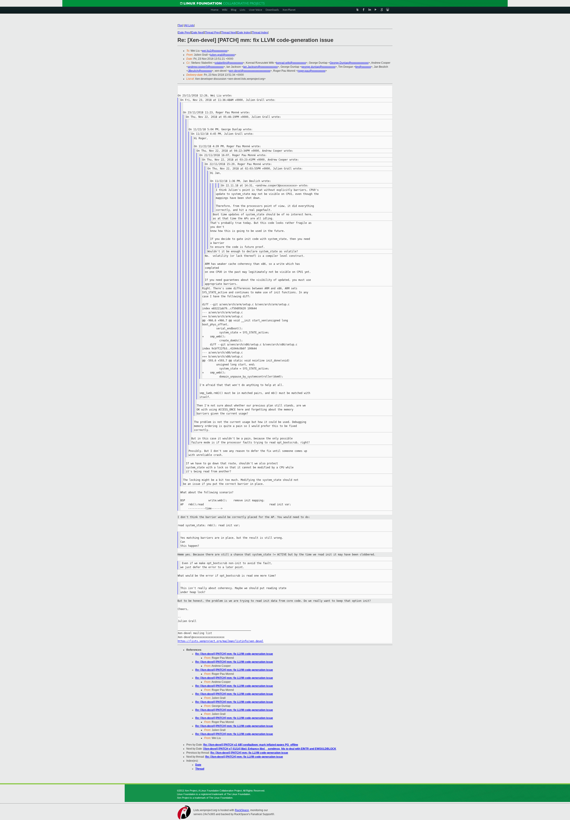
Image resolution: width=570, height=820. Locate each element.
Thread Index (260, 32)
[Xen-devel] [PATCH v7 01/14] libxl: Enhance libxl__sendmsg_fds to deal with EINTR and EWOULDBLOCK (269, 748)
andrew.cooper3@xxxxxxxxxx (206, 66)
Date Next (197, 32)
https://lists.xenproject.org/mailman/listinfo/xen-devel (220, 641)
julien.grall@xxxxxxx (222, 54)
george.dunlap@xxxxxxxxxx (318, 66)
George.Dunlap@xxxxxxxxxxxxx (349, 62)
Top (180, 25)
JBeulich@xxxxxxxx (200, 70)
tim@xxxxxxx (363, 66)
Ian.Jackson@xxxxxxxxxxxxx (260, 66)
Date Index (243, 32)
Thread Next (228, 32)
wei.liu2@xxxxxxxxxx (214, 50)
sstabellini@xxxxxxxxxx (229, 62)
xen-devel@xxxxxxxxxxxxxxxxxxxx (249, 70)
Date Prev (184, 32)
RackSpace (242, 810)
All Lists (189, 25)
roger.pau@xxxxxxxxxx (311, 70)
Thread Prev (212, 32)
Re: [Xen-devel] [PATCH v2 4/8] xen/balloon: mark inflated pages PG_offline (250, 744)
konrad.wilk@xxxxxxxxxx (291, 62)
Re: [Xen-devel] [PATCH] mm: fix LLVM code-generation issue (234, 653)
